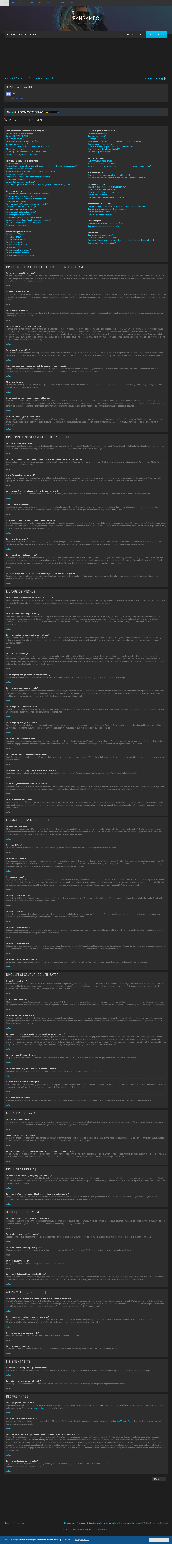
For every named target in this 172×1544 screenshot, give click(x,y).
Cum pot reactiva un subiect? (18, 225)
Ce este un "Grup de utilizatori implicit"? (104, 149)
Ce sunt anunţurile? (14, 247)
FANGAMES (89, 1529)
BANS (22, 3)
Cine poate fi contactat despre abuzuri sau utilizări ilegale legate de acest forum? (121, 240)
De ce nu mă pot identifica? (17, 144)
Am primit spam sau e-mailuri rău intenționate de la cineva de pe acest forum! (119, 166)
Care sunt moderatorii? (97, 136)
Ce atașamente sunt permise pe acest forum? (106, 223)
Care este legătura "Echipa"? (99, 152)
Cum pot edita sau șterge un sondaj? (21, 207)
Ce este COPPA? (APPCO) (17, 136)
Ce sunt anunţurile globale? (17, 245)
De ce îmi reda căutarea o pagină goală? (104, 192)
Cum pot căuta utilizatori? (98, 195)
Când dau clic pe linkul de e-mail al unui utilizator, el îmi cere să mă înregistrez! (38, 185)
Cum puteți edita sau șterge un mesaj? (21, 196)
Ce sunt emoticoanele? (15, 239)
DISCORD (60, 3)
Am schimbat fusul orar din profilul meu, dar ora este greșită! (30, 171)
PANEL (14, 3)
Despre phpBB (37, 1408)
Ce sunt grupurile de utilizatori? (100, 139)
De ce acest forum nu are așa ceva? (102, 238)
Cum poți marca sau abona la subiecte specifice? (108, 209)
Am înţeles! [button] (158, 1540)
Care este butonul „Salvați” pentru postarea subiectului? (28, 220)
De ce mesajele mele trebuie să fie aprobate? (24, 222)
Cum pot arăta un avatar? (16, 179)
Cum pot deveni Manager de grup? (102, 144)
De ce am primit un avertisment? (19, 215)
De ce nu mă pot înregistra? (17, 139)
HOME (4, 3)
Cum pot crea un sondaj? (16, 201)
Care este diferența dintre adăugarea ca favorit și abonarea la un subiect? (117, 206)
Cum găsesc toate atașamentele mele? (104, 226)
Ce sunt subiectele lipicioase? (18, 250)
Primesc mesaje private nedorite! (101, 163)
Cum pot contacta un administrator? (102, 243)
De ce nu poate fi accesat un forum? (20, 209)
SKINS (31, 3)
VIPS (40, 3)
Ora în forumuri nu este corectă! (19, 169)
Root (108, 1529)
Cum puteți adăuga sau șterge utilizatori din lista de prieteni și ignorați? (117, 178)
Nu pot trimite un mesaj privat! (100, 161)
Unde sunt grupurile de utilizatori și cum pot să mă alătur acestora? (115, 141)
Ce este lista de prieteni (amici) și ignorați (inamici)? (109, 175)
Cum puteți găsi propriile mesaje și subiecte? (106, 197)
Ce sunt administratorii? (97, 133)
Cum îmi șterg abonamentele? (100, 214)
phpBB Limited (98, 1405)
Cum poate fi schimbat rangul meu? (20, 182)
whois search (38, 1440)
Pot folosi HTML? (13, 237)
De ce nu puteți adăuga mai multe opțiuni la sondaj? (27, 204)
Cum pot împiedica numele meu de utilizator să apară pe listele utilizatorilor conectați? (41, 166)
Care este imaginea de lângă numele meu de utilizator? (28, 177)
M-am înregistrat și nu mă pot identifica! (22, 141)
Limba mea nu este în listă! (17, 174)
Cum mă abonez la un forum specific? (103, 212)
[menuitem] (33, 34)
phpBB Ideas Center (125, 1421)
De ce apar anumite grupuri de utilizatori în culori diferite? (111, 146)
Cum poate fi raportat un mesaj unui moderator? (25, 217)
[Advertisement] (86, 58)
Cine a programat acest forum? (100, 235)
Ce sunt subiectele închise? (17, 253)
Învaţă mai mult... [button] (82, 1540)
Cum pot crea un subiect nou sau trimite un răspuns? (27, 194)
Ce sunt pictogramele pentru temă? (20, 255)
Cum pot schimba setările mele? (19, 163)
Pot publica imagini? (14, 242)
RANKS (49, 3)
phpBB (114, 510)
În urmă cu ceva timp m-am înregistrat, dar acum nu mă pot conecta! (33, 146)
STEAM (70, 3)
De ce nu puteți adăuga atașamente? (21, 212)
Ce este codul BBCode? (16, 234)
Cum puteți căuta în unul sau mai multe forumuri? (107, 187)
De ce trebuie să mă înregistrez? (19, 133)
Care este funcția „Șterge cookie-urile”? (22, 154)
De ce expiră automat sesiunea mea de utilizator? (26, 152)
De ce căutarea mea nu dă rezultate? (102, 189)
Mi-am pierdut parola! (15, 149)
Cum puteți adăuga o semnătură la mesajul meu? (26, 199)
